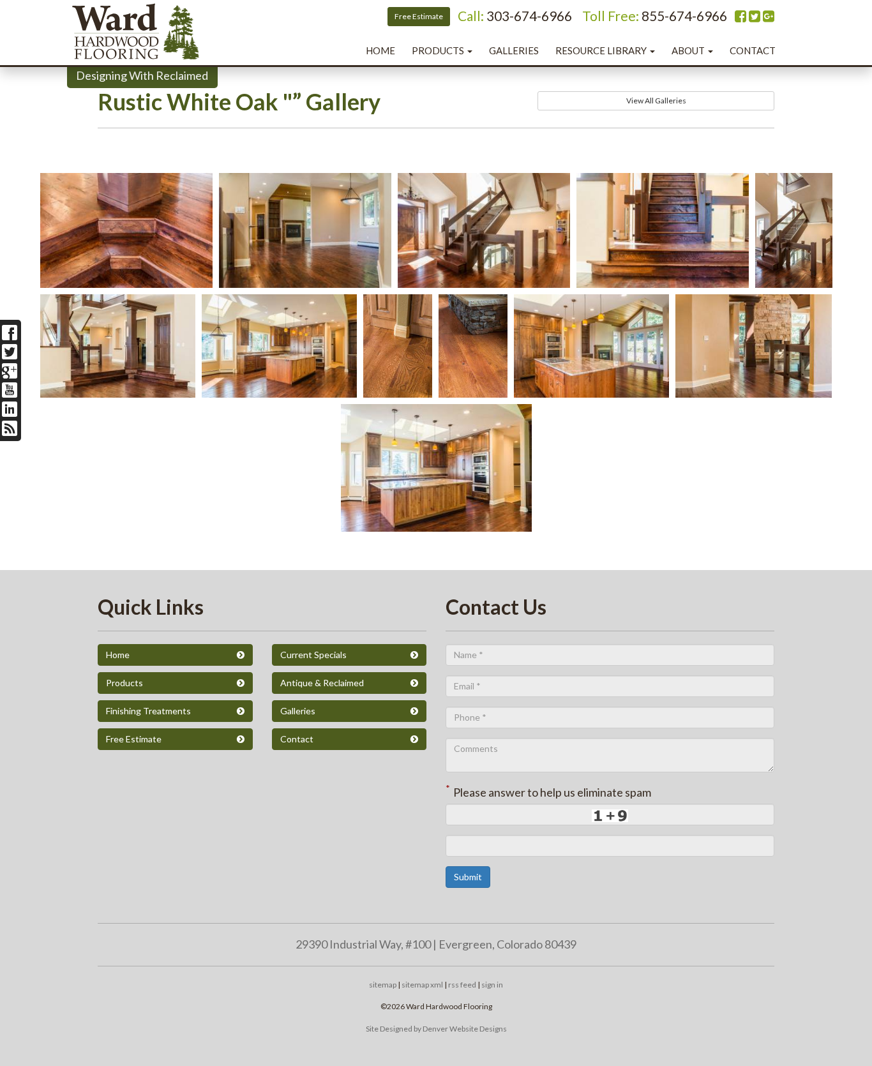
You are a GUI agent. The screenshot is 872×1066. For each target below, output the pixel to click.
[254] (662, 279)
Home (380, 50)
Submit (468, 876)
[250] (279, 389)
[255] (117, 389)
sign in (492, 984)
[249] (753, 389)
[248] (305, 279)
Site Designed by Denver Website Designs (436, 1028)
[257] (484, 279)
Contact (753, 50)
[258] (473, 389)
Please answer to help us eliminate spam (548, 791)
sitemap (382, 984)
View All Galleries (656, 100)
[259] (397, 389)
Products (439, 50)
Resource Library (602, 50)
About (689, 50)
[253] (126, 279)
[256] (793, 279)
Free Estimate (419, 16)
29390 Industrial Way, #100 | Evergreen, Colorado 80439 (436, 944)
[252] (436, 523)
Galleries (514, 50)
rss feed (462, 984)
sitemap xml (422, 984)
